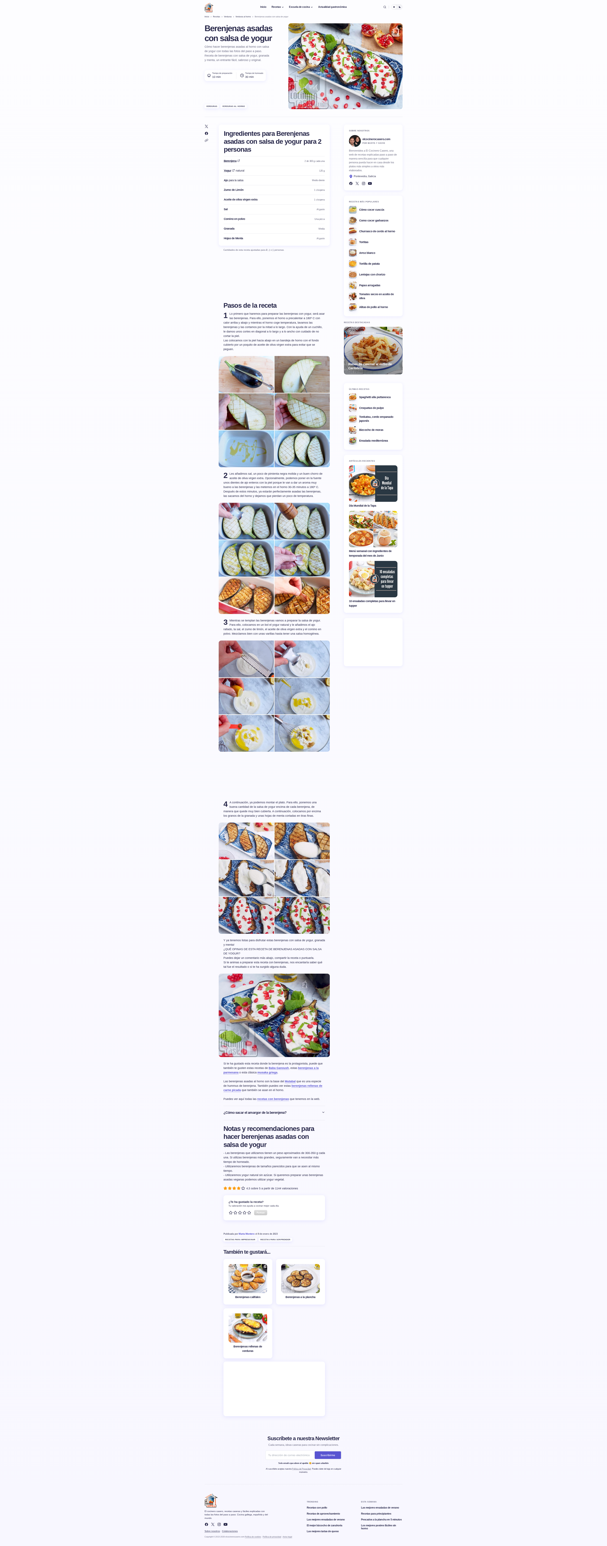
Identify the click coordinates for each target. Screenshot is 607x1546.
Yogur (227, 170)
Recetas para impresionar (240, 1240)
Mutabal (290, 1081)
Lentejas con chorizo (372, 274)
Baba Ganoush (279, 1068)
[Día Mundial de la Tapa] (373, 483)
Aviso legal (287, 1537)
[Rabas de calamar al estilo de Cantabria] (373, 350)
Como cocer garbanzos (373, 220)
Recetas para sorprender (275, 1240)
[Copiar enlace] (206, 140)
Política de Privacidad (301, 1469)
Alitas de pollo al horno (373, 307)
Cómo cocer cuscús (371, 209)
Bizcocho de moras (371, 429)
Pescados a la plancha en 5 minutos (381, 1519)
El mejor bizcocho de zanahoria (324, 1525)
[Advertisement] (274, 1389)
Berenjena (230, 161)
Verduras (211, 106)
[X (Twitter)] (357, 183)
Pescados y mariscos (362, 333)
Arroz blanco (367, 252)
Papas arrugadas (369, 285)
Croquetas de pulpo (371, 408)
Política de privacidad (272, 1537)
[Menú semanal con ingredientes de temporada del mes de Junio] (373, 529)
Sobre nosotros (212, 1531)
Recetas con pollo (317, 1507)
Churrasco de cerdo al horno (377, 231)
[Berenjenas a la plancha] (300, 1282)
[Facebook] (351, 183)
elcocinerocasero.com (376, 139)
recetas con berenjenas (273, 1099)
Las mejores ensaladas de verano (326, 1519)
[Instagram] (363, 183)
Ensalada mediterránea (373, 440)
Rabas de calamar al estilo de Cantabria (370, 366)
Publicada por (239, 1233)
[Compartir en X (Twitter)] (206, 126)
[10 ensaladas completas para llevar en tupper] (373, 579)
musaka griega (267, 1072)
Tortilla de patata (369, 263)
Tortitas (363, 242)
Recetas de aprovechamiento (323, 1513)
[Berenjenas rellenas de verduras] (247, 1333)
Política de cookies (253, 1537)
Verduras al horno (233, 106)
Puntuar (261, 1212)
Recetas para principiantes (376, 1513)
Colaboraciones (230, 1531)
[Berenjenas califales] (247, 1282)
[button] (385, 7)
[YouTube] (370, 183)
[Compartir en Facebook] (206, 133)
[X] (213, 1524)
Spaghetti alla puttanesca (375, 397)
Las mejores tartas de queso (323, 1531)
